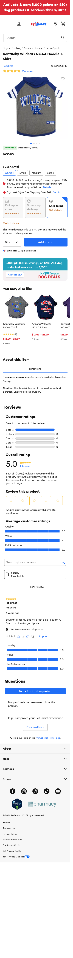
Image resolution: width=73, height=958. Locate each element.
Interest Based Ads (12, 839)
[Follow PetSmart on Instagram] (24, 791)
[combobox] (35, 37)
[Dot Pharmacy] (42, 804)
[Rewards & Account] (19, 24)
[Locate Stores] (56, 24)
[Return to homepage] (38, 23)
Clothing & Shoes (21, 48)
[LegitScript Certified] (17, 804)
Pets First (8, 65)
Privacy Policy (10, 834)
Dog (5, 48)
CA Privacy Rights (12, 851)
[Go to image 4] (39, 143)
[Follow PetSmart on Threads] (35, 791)
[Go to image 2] (34, 143)
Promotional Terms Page (48, 737)
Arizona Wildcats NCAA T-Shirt (41, 325)
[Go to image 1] (31, 143)
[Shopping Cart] (63, 24)
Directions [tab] (35, 368)
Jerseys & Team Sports (47, 48)
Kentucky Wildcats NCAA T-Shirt (14, 325)
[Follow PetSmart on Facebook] (12, 791)
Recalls (6, 822)
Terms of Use (9, 828)
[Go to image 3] (36, 143)
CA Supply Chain (11, 845)
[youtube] (58, 791)
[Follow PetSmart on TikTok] (46, 791)
